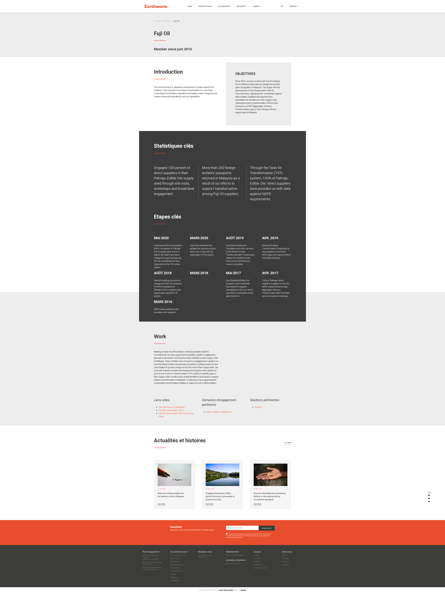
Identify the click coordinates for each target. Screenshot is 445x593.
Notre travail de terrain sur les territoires (152, 563)
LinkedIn (285, 555)
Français (293, 6)
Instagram (285, 565)
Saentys (243, 590)
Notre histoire (175, 568)
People (173, 574)
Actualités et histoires (236, 560)
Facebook (285, 561)
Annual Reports (176, 571)
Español (257, 561)
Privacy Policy (228, 590)
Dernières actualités (233, 563)
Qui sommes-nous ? (179, 551)
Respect (258, 407)
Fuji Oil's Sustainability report (171, 410)
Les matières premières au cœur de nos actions (152, 568)
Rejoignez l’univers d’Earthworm (205, 556)
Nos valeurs (174, 561)
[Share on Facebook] (429, 495)
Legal (221, 590)
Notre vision (174, 558)
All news (287, 443)
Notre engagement (151, 551)
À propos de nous (205, 6)
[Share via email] (429, 501)
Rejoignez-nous (224, 6)
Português (257, 565)
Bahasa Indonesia (260, 568)
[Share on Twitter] (429, 498)
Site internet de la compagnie (172, 407)
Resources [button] (241, 6)
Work (190, 6)
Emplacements (232, 551)
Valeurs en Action (176, 565)
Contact (256, 6)
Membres (167, 21)
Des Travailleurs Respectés (219, 412)
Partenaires (174, 580)
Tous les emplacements (234, 555)
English (256, 555)
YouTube (285, 558)
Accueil (157, 21)
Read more (161, 504)
